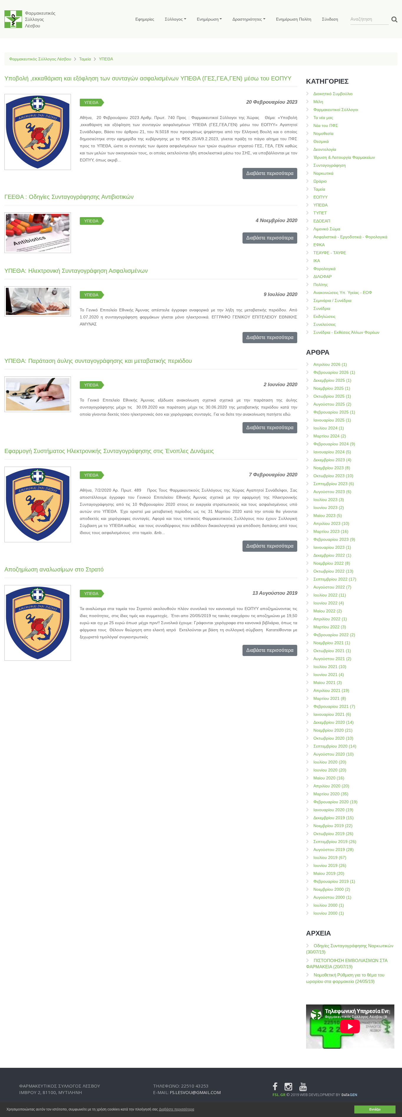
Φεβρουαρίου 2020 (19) (335, 801)
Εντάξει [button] (375, 1109)
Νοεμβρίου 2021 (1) (331, 642)
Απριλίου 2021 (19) (331, 690)
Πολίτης (320, 284)
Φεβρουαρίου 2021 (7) (334, 706)
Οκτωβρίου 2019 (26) (333, 833)
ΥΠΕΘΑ (106, 59)
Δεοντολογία (324, 149)
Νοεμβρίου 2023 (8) (331, 467)
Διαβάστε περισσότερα (269, 173)
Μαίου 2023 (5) (327, 515)
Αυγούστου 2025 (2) (332, 404)
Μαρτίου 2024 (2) (329, 436)
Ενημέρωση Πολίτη (293, 19)
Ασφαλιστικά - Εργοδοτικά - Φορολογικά (350, 236)
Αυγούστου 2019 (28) (333, 849)
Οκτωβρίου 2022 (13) (333, 571)
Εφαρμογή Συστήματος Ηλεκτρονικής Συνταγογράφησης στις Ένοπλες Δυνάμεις (109, 451)
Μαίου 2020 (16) (328, 778)
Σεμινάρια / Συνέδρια (332, 300)
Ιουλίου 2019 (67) (329, 857)
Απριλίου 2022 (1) (330, 619)
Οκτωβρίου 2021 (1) (332, 650)
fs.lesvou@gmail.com (195, 1092)
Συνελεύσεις (324, 324)
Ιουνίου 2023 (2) (328, 507)
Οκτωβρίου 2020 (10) (333, 738)
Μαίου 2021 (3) (327, 682)
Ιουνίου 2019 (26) (329, 865)
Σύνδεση (330, 19)
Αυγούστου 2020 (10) (333, 754)
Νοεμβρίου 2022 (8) (331, 563)
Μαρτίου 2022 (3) (329, 626)
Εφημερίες (144, 19)
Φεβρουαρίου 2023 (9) (334, 539)
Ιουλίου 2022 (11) (329, 595)
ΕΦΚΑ (319, 244)
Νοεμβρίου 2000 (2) (331, 889)
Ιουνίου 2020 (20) (329, 770)
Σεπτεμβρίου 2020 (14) (334, 746)
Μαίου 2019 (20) (328, 873)
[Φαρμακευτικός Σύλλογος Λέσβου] (13, 19)
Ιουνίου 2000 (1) (328, 913)
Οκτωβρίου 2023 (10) (333, 475)
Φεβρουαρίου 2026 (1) (334, 372)
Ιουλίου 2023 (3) (328, 499)
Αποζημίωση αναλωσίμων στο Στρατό (54, 569)
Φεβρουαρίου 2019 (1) (334, 881)
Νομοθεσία (323, 133)
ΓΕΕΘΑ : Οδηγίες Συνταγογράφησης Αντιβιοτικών (69, 197)
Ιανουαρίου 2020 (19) (333, 809)
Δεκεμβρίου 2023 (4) (332, 459)
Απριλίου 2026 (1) (330, 364)
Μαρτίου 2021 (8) (329, 698)
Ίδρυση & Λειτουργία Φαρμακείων (344, 157)
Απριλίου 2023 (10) (331, 523)
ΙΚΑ (316, 260)
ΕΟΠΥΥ (320, 197)
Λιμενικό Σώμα (326, 229)
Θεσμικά (321, 141)
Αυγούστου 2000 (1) (332, 897)
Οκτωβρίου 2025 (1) (332, 396)
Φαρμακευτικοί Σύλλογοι (335, 109)
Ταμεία (85, 59)
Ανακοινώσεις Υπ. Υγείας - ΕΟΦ (342, 292)
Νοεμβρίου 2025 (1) (331, 388)
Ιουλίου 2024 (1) (328, 428)
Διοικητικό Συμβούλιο (333, 93)
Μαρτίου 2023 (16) (330, 531)
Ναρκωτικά (323, 173)
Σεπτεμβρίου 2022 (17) (334, 579)
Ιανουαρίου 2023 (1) (332, 547)
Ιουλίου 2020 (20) (329, 762)
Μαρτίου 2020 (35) (330, 794)
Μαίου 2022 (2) (327, 611)
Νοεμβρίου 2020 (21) (333, 730)
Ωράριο (320, 181)
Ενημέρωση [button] (208, 19)
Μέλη (318, 101)
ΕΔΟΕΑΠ (321, 221)
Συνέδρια (321, 308)
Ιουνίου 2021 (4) (328, 674)
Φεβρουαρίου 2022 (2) (334, 634)
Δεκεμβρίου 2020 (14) (333, 722)
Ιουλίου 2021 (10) (329, 666)
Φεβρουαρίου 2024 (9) (334, 444)
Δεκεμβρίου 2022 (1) (332, 555)
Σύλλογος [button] (174, 19)
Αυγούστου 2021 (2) (332, 658)
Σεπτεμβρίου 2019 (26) (334, 841)
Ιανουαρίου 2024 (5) (332, 452)
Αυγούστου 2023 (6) (332, 491)
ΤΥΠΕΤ (320, 213)
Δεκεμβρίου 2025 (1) (332, 380)
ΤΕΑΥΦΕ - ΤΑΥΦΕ (329, 252)
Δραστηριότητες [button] (247, 19)
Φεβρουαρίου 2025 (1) (334, 412)
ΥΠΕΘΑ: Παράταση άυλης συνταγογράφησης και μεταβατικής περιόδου (98, 361)
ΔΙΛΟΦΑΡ (322, 276)
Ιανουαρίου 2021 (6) (332, 714)
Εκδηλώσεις (324, 316)
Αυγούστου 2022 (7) (332, 587)
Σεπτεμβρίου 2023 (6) (333, 483)
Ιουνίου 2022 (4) (328, 603)
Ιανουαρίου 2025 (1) (332, 420)
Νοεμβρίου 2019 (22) (333, 825)
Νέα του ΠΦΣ (325, 125)
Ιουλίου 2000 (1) (328, 905)
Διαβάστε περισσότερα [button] (176, 1109)
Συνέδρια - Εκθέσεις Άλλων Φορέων (346, 332)
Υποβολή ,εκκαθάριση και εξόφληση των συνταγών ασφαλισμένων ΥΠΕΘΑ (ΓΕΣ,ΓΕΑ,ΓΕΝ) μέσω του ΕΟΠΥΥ (147, 78)
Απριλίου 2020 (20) (331, 786)
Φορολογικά (324, 268)
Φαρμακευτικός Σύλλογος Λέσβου (40, 59)
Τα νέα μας (323, 117)
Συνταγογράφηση (329, 165)
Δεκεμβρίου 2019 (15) (333, 817)
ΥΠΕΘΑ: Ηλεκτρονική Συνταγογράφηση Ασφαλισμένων (76, 270)
